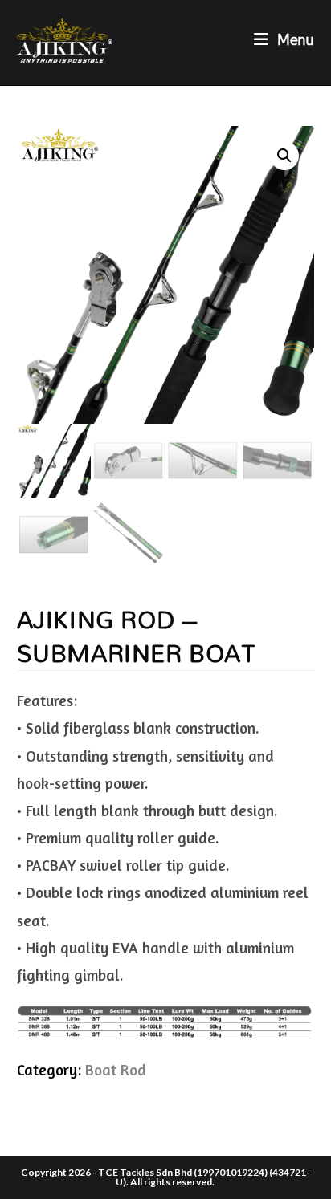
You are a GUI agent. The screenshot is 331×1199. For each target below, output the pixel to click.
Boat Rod (115, 1069)
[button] (284, 155)
